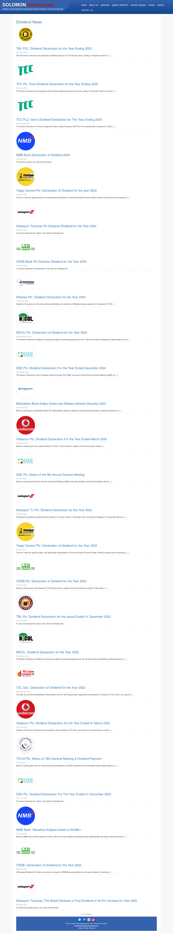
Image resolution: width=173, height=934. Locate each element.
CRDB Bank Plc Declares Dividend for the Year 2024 (51, 261)
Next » (89, 914)
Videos (160, 5)
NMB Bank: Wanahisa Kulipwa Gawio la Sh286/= (49, 829)
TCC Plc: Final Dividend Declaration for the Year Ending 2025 (57, 84)
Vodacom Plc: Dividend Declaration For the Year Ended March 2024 (61, 439)
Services (105, 5)
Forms (151, 5)
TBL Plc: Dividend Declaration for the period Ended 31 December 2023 (63, 616)
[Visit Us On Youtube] (88, 920)
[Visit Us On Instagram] (93, 920)
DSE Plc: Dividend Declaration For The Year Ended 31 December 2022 (63, 794)
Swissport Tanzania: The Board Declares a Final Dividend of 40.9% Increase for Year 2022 (76, 900)
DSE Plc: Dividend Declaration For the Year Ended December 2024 (61, 368)
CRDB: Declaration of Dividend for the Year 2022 (48, 865)
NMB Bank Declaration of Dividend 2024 (43, 155)
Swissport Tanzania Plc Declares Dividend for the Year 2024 (56, 226)
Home (84, 5)
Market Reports (120, 5)
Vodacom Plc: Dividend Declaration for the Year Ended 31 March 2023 (63, 723)
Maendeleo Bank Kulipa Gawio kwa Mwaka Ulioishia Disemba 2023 (61, 403)
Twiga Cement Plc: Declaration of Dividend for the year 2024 (56, 190)
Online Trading (138, 5)
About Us (93, 5)
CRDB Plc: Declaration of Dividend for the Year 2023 (51, 581)
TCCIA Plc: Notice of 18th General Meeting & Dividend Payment (59, 758)
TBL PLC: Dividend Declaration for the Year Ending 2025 (54, 48)
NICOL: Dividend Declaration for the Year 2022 (47, 652)
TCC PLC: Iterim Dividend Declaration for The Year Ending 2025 (59, 119)
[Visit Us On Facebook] (84, 920)
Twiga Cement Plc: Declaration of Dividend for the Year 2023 (56, 545)
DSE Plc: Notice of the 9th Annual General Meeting (50, 474)
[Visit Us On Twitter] (79, 920)
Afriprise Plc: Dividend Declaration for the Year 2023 (50, 297)
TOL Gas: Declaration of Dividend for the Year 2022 (50, 687)
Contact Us (87, 10)
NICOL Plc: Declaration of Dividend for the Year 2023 (51, 332)
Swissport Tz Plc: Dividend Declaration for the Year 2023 (54, 510)
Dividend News (29, 21)
